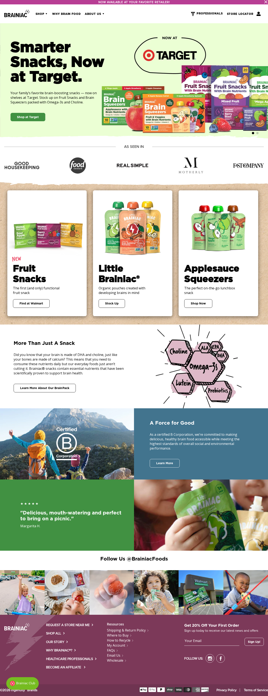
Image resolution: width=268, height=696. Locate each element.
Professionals (210, 13)
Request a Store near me (68, 625)
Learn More (164, 463)
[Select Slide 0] (253, 133)
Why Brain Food (66, 14)
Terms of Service (256, 690)
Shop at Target (28, 117)
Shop (40, 14)
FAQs (111, 650)
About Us (93, 14)
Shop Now (198, 303)
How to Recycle (118, 640)
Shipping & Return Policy (126, 630)
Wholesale (115, 660)
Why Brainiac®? (59, 650)
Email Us (113, 655)
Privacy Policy (226, 690)
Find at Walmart (31, 303)
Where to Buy (118, 635)
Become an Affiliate (64, 667)
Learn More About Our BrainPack (44, 388)
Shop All (53, 633)
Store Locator (240, 14)
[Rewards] (22, 683)
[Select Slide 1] (257, 133)
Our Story (55, 642)
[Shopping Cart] (258, 14)
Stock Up (112, 303)
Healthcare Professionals (69, 659)
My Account (116, 645)
